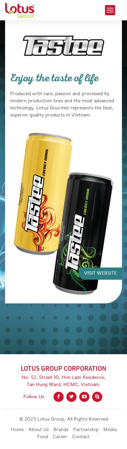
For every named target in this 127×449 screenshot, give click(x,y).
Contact (81, 437)
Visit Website (100, 273)
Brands (61, 429)
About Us (38, 429)
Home (17, 429)
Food (42, 437)
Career (60, 437)
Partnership (86, 429)
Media (110, 429)
